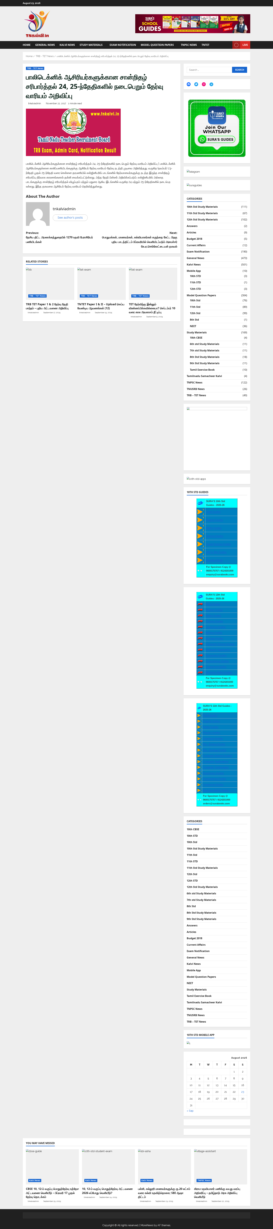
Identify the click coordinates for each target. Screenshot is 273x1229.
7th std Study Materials (204, 350)
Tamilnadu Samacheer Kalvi (204, 376)
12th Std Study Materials (202, 219)
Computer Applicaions (218, 649)
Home (26, 45)
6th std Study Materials (204, 344)
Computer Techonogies (216, 767)
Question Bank (214, 560)
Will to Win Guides (216, 552)
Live (245, 45)
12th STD (195, 289)
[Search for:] (209, 70)
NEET (193, 326)
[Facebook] (189, 84)
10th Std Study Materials (202, 206)
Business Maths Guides (219, 672)
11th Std (195, 307)
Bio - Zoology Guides (214, 750)
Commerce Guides (216, 666)
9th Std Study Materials (204, 363)
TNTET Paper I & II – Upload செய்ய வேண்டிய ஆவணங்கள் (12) (100, 306)
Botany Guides (214, 632)
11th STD (195, 282)
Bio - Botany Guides (214, 744)
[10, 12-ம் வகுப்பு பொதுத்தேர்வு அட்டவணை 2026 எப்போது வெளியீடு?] (108, 1166)
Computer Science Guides (220, 644)
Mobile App (194, 271)
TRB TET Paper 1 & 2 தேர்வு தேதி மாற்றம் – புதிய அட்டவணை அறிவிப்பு (47, 306)
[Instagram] (204, 84)
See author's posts (70, 217)
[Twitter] (196, 84)
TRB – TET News (196, 395)
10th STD (195, 276)
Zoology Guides (214, 638)
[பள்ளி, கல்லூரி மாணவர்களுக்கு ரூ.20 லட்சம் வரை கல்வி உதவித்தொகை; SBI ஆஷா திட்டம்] (164, 1166)
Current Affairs (196, 245)
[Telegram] (211, 84)
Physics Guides (214, 621)
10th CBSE (196, 337)
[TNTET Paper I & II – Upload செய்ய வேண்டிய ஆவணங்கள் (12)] (101, 284)
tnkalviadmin (34, 103)
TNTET (205, 45)
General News (45, 45)
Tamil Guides (213, 511)
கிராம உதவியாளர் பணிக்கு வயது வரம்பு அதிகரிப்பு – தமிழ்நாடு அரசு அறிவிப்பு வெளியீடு (217, 1193)
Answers (192, 226)
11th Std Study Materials (202, 213)
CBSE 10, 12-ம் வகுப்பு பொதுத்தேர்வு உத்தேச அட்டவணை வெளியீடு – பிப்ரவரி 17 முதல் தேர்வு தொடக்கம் (52, 1193)
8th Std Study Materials (204, 357)
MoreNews (147, 1225)
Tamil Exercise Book (202, 369)
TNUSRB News (196, 389)
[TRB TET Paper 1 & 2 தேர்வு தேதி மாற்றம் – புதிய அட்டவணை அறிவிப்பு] (50, 284)
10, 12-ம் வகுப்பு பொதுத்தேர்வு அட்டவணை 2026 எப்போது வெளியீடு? (107, 1191)
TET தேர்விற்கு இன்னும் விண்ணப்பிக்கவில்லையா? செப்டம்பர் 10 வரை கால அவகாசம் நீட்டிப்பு (152, 308)
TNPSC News (189, 45)
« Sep (190, 1110)
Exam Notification (123, 45)
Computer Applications (215, 761)
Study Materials (91, 45)
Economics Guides (216, 655)
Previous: (59, 237)
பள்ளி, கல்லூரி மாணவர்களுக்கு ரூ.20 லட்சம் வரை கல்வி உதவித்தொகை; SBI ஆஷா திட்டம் (164, 1193)
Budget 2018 (194, 239)
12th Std (195, 313)
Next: (139, 239)
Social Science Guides (218, 544)
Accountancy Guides (217, 661)
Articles (191, 232)
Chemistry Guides (216, 627)
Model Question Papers (157, 45)
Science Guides (214, 536)
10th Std (195, 300)
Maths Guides (213, 528)
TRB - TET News (35, 68)
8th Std (194, 319)
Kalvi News (67, 45)
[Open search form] (229, 45)
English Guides (214, 519)
